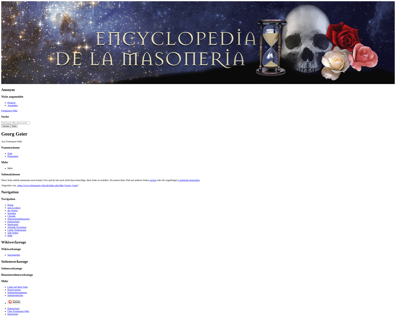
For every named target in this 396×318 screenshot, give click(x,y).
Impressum (12, 314)
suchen (153, 180)
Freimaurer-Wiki (9, 110)
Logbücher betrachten (189, 180)
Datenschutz (13, 308)
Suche (5, 116)
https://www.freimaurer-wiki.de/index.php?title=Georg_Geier (48, 185)
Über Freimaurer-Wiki (18, 311)
